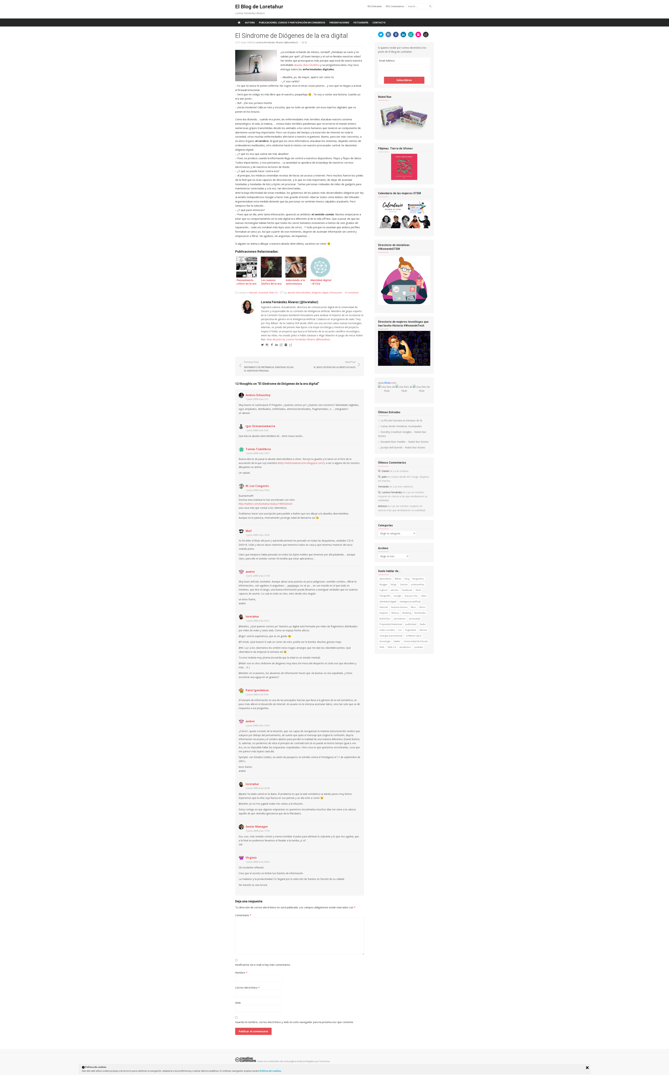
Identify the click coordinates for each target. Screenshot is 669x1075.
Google (397, 595)
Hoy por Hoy (411, 595)
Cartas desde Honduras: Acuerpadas (401, 426)
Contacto (379, 22)
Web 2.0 (273, 292)
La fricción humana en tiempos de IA (401, 420)
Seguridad (410, 629)
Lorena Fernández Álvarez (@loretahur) (277, 42)
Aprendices (385, 578)
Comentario (243, 915)
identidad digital (387, 601)
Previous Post (269, 366)
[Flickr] (285, 345)
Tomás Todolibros (258, 449)
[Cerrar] (587, 1067)
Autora (250, 22)
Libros (422, 607)
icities (424, 595)
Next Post (334, 364)
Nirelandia (419, 612)
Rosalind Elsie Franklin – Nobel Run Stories (405, 441)
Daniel (385, 471)
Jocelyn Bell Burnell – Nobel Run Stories (403, 447)
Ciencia (403, 584)
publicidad (410, 624)
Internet (253, 292)
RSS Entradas (375, 6)
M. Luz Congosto (257, 486)
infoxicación (335, 292)
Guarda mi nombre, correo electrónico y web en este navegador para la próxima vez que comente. (294, 1022)
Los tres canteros (403, 486)
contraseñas (417, 584)
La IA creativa (400, 471)
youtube (418, 647)
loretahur (252, 616)
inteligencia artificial (410, 601)
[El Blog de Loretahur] (239, 22)
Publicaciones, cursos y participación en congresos (292, 22)
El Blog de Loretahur (259, 6)
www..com (387, 382)
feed (418, 590)
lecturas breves (399, 607)
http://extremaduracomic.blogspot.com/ (301, 463)
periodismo (400, 618)
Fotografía (360, 22)
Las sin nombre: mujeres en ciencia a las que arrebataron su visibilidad (402, 496)
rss (400, 629)
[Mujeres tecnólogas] (404, 364)
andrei (250, 572)
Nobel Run (384, 618)
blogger (383, 584)
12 (305, 42)
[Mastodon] (290, 345)
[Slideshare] (281, 345)
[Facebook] (271, 345)
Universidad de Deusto (416, 641)
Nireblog (406, 612)
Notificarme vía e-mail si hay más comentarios (262, 964)
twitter (397, 641)
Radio (423, 624)
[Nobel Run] (404, 130)
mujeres (383, 612)
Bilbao (398, 578)
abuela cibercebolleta (307, 65)
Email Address (387, 60)
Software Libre (413, 635)
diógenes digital (320, 292)
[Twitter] (262, 345)
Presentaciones (339, 22)
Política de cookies (271, 1070)
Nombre (241, 972)
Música (395, 612)
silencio (423, 629)
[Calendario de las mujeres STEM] (404, 227)
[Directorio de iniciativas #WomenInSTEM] (404, 303)
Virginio (251, 858)
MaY (249, 531)
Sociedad (263, 292)
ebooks (395, 590)
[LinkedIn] (276, 345)
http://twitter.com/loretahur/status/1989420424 (265, 503)
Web (238, 1002)
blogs (394, 584)
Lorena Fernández (392, 492)
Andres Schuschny (258, 395)
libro (413, 607)
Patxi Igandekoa (257, 690)
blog (407, 578)
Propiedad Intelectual (390, 624)
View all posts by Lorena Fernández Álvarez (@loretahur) (298, 339)
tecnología (384, 641)
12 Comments (351, 292)
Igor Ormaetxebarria (260, 426)
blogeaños (418, 578)
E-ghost (383, 590)
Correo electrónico (247, 987)
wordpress (405, 647)
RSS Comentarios (395, 6)
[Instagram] (267, 345)
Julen (384, 476)
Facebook (407, 590)
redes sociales (387, 629)
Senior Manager (257, 826)
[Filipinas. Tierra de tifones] (404, 179)
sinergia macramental (390, 635)
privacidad (414, 618)
